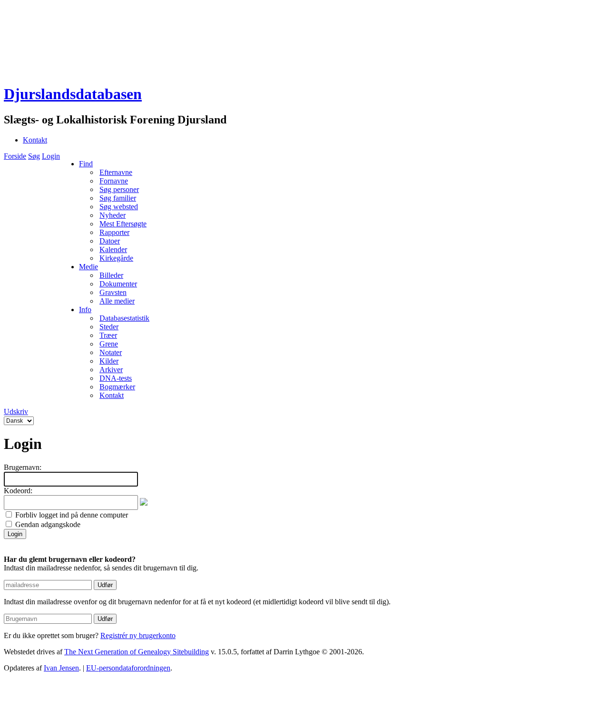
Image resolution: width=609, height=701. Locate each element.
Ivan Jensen (61, 668)
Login (51, 156)
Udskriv (16, 411)
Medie (88, 267)
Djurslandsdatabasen (73, 93)
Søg (34, 156)
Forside (15, 156)
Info (85, 309)
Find (86, 164)
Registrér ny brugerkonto (138, 635)
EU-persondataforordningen (128, 668)
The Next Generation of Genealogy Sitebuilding (136, 652)
